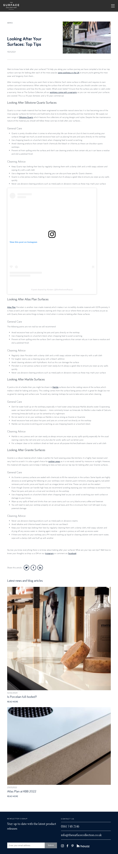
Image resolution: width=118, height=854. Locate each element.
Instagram (49, 553)
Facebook (72, 553)
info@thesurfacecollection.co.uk (81, 835)
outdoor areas (54, 461)
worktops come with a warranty (63, 92)
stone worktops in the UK (68, 72)
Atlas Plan (11, 307)
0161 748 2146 (70, 826)
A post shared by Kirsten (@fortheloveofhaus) (52, 289)
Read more (12, 701)
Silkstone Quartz (26, 117)
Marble (55, 387)
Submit (51, 845)
